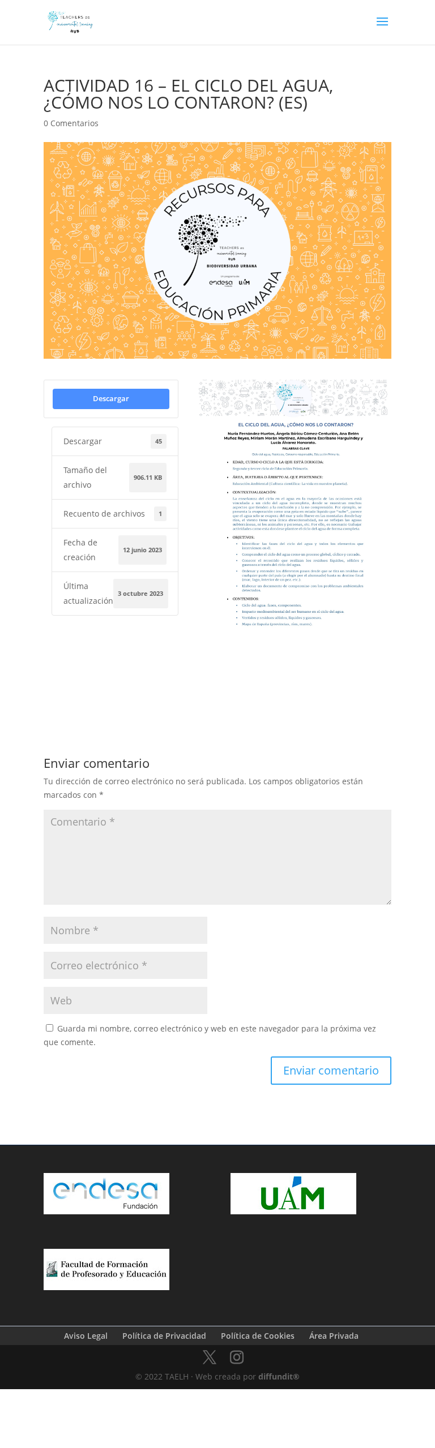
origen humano (222, 694)
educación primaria (346, 677)
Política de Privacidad (164, 1335)
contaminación (280, 677)
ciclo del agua (220, 677)
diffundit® (279, 1376)
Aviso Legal (86, 1335)
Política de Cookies (258, 1335)
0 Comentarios (71, 123)
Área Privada (334, 1335)
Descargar (111, 398)
